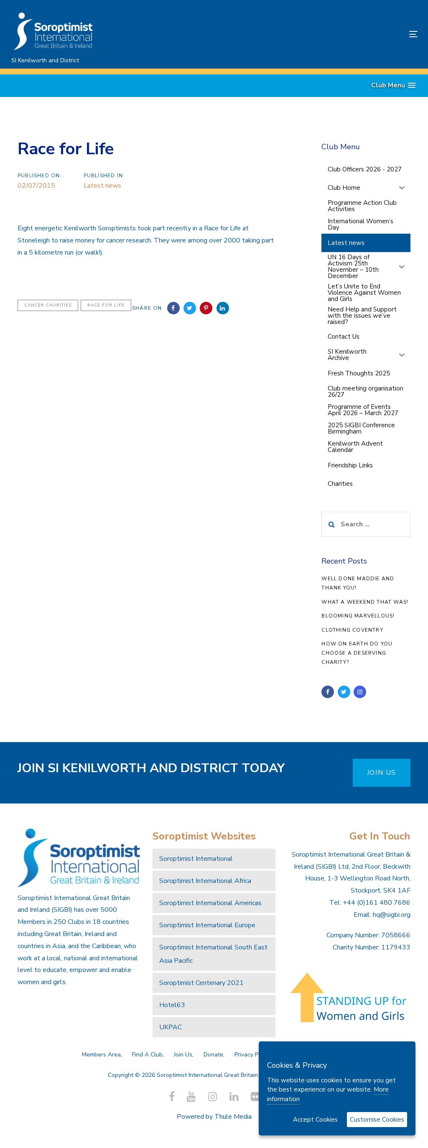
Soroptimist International (196, 858)
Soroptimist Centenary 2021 (201, 982)
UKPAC (170, 1027)
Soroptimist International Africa (205, 880)
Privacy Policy (252, 1055)
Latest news (102, 185)
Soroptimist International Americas (210, 903)
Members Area (101, 1055)
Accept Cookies (315, 1119)
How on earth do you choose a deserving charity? (356, 652)
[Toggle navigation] (350, 34)
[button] (393, 85)
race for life (106, 305)
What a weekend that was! (364, 602)
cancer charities (47, 305)
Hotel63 (172, 1005)
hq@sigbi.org (391, 914)
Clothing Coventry (352, 630)
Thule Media (233, 1116)
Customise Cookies (377, 1119)
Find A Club (147, 1055)
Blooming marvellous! (358, 615)
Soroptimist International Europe (207, 925)
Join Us (183, 1055)
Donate (213, 1055)
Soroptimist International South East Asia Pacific (213, 954)
